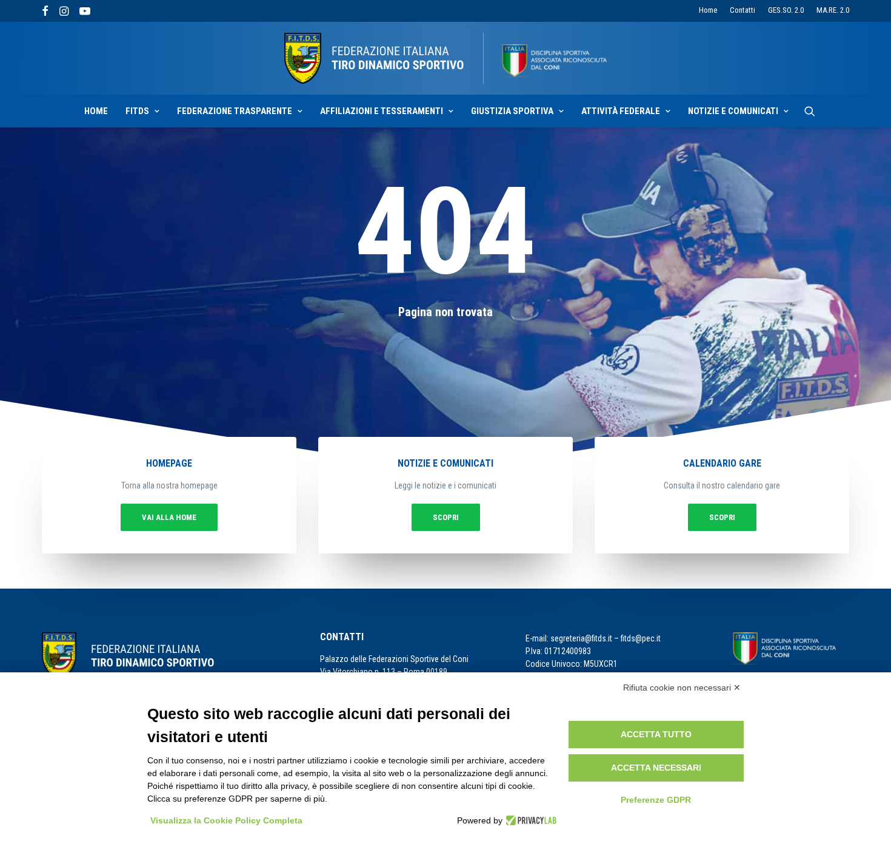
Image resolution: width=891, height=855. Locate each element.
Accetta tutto (656, 734)
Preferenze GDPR (656, 800)
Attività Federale (620, 111)
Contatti (742, 10)
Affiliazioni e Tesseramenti (381, 111)
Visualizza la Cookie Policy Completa (226, 820)
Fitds (137, 111)
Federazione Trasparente (234, 111)
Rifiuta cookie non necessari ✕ (682, 687)
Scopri (446, 517)
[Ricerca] (809, 111)
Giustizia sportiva (512, 111)
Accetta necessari (656, 767)
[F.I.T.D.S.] (445, 58)
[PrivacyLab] (529, 820)
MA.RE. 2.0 (832, 10)
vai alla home (169, 517)
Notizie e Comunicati (733, 111)
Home (708, 10)
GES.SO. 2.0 (786, 10)
